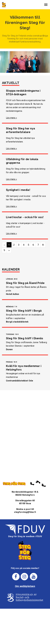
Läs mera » (11, 117)
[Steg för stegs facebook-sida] (15, 576)
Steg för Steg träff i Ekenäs (24, 338)
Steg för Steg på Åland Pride (25, 283)
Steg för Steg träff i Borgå (24, 310)
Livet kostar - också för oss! (25, 217)
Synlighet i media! (18, 190)
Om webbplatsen (25, 586)
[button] (46, 5)
